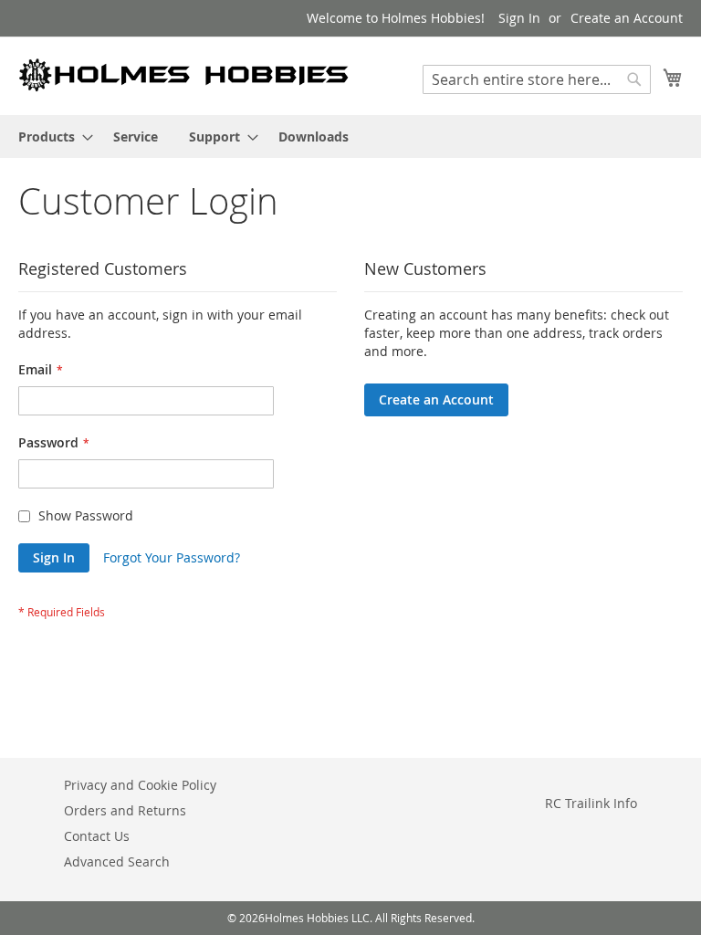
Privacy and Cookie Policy (140, 784)
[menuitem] (50, 136)
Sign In (519, 17)
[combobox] (537, 79)
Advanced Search (117, 861)
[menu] (350, 136)
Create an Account (626, 17)
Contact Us (97, 836)
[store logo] (184, 75)
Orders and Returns (125, 810)
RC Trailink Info (591, 803)
